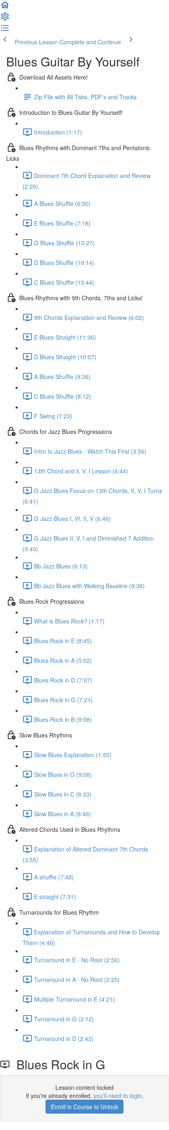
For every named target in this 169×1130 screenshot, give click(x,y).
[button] (5, 7)
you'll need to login (118, 1095)
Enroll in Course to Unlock (84, 1107)
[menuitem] (5, 19)
